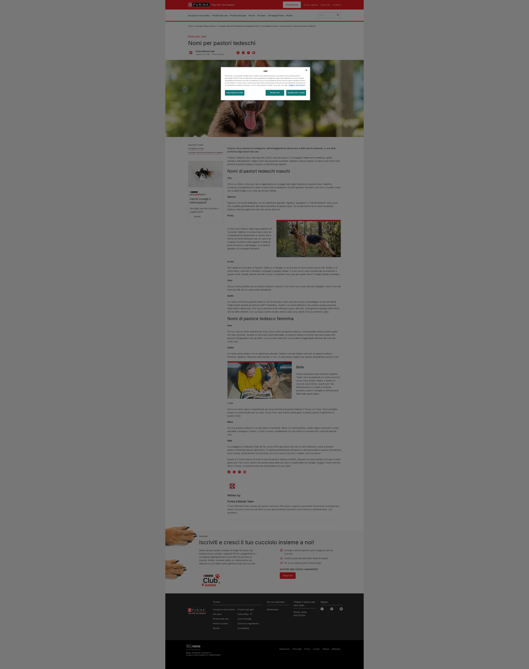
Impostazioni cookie (234, 93)
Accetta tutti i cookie (296, 93)
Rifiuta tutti (275, 93)
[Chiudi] (306, 70)
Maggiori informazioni (297, 85)
